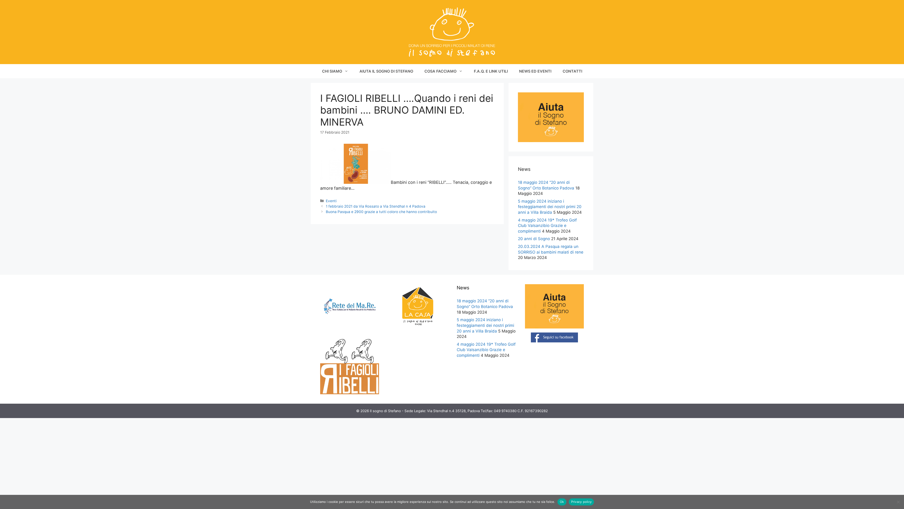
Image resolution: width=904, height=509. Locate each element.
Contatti (572, 71)
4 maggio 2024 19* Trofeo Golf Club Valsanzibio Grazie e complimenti (547, 226)
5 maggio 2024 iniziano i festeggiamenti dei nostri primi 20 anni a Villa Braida (549, 207)
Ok (562, 502)
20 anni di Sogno (534, 238)
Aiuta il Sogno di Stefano (386, 71)
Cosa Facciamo (440, 71)
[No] (898, 502)
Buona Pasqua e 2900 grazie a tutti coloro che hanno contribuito (381, 211)
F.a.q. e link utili (491, 71)
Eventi (331, 201)
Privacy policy (581, 502)
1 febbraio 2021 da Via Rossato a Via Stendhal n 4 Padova (375, 206)
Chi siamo (332, 71)
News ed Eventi (535, 71)
